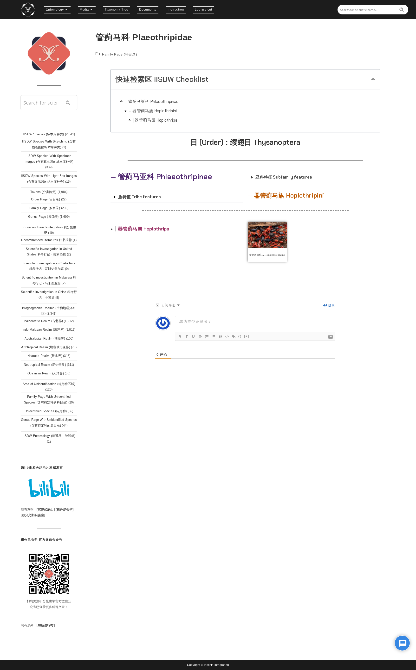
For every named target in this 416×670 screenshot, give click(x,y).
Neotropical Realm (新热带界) (45, 364)
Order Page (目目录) (45, 199)
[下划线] (193, 337)
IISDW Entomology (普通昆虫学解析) (48, 436)
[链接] (233, 337)
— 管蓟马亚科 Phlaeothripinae (151, 101)
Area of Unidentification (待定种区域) (49, 384)
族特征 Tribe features (139, 196)
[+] (246, 336)
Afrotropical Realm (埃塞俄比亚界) (45, 347)
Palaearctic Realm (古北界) (43, 321)
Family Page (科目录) (119, 54)
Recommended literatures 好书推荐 (46, 240)
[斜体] (186, 337)
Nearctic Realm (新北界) (44, 356)
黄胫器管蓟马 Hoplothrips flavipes (267, 255)
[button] (373, 79)
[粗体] (179, 337)
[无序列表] (213, 337)
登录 (331, 305)
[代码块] (227, 337)
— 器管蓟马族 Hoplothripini (153, 110)
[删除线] (200, 337)
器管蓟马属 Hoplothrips (143, 229)
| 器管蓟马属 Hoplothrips (155, 120)
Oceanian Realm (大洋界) (45, 373)
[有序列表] (206, 337)
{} (240, 336)
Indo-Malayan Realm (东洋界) (43, 329)
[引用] (220, 337)
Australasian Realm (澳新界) (45, 338)
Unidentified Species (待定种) (46, 411)
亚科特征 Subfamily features (283, 177)
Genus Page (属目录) (43, 216)
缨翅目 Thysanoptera (265, 142)
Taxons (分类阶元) (43, 192)
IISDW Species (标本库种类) (43, 134)
